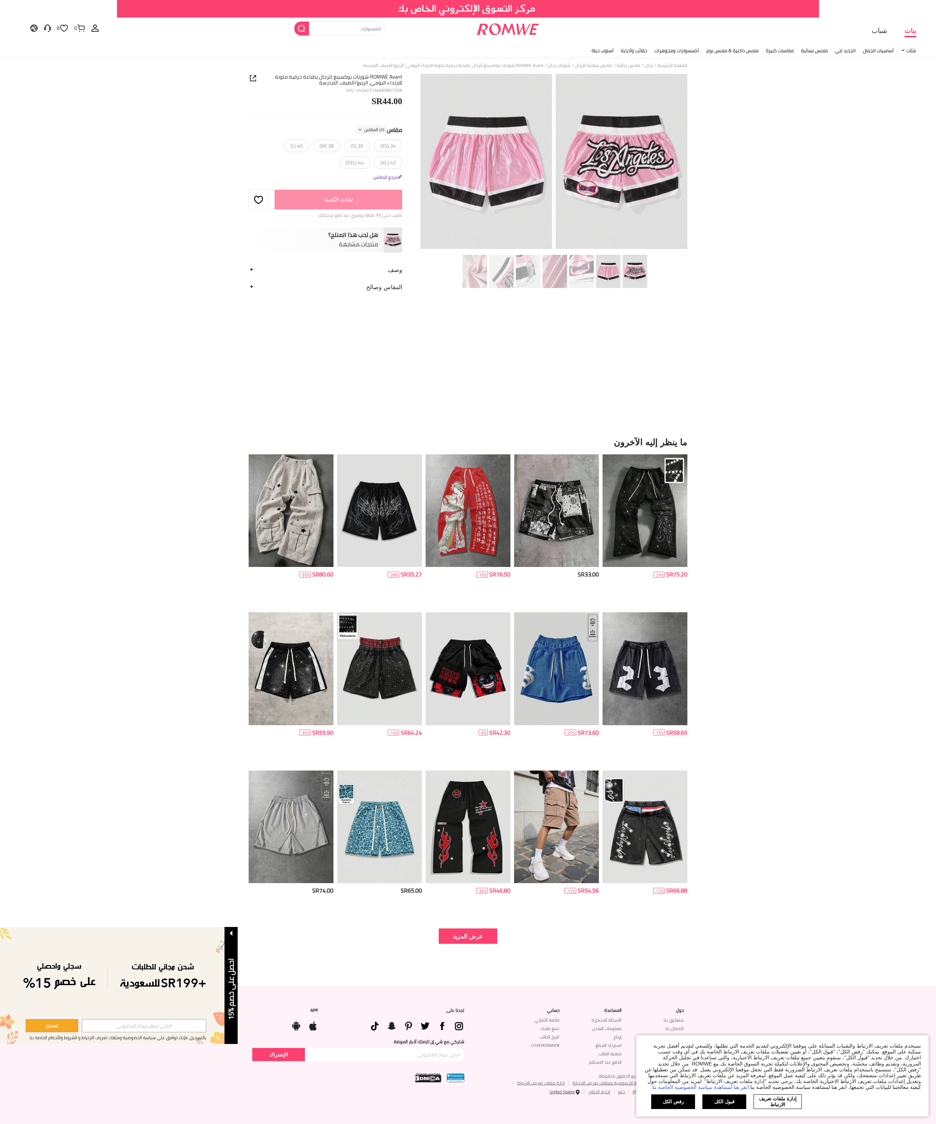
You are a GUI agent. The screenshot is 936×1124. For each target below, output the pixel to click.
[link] (468, 9)
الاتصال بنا (674, 1028)
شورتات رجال (559, 65)
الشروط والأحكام (62, 1037)
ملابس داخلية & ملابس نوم (732, 50)
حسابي (553, 1010)
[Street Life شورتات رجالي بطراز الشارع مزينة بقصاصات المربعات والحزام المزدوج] (379, 668)
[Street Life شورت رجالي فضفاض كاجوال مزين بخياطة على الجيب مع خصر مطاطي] (556, 668)
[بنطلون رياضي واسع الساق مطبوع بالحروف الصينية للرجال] (468, 510)
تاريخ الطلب (549, 1037)
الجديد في (845, 50)
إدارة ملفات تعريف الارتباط (541, 1083)
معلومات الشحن (607, 1028)
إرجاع (618, 1037)
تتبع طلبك (549, 1028)
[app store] (313, 1024)
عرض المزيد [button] (468, 935)
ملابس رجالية (628, 65)
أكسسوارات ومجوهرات (676, 50)
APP (314, 1010)
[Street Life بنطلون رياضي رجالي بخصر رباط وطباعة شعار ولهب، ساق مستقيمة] (468, 827)
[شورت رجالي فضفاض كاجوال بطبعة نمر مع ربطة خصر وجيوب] (379, 827)
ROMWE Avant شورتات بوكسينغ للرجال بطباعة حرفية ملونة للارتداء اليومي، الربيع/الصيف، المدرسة (338, 80)
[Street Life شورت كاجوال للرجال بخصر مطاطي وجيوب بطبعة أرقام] (645, 668)
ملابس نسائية (814, 50)
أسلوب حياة (603, 50)
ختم (621, 1091)
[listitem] (645, 530)
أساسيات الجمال (878, 50)
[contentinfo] (676, 574)
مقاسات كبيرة (780, 50)
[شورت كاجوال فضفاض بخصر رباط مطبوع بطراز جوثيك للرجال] (379, 510)
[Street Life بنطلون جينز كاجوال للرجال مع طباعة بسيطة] (645, 827)
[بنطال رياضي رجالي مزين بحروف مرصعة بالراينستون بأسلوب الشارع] (645, 510)
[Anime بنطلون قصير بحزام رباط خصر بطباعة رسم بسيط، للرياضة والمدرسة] (468, 668)
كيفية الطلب (610, 1053)
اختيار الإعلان (599, 1091)
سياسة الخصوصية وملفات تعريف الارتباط (610, 1083)
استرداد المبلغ (609, 1045)
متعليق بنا (674, 1020)
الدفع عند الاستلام (605, 1062)
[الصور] (553, 162)
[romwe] (507, 28)
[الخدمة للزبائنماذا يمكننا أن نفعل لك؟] (47, 27)
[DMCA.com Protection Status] (428, 1078)
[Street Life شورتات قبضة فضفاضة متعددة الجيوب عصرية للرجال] (556, 827)
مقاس (383, 129)
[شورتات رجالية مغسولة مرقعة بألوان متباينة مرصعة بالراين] (291, 668)
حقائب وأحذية (634, 50)
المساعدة (613, 1010)
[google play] (296, 1024)
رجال (649, 65)
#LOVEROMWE (545, 1045)
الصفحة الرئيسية (672, 65)
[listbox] (95, 28)
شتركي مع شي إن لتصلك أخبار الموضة (429, 1041)
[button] (258, 199)
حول (680, 1010)
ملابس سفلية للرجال (593, 65)
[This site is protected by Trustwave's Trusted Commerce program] (455, 1078)
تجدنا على (455, 1010)
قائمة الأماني (547, 1020)
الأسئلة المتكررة (607, 1020)
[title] (468, 442)
